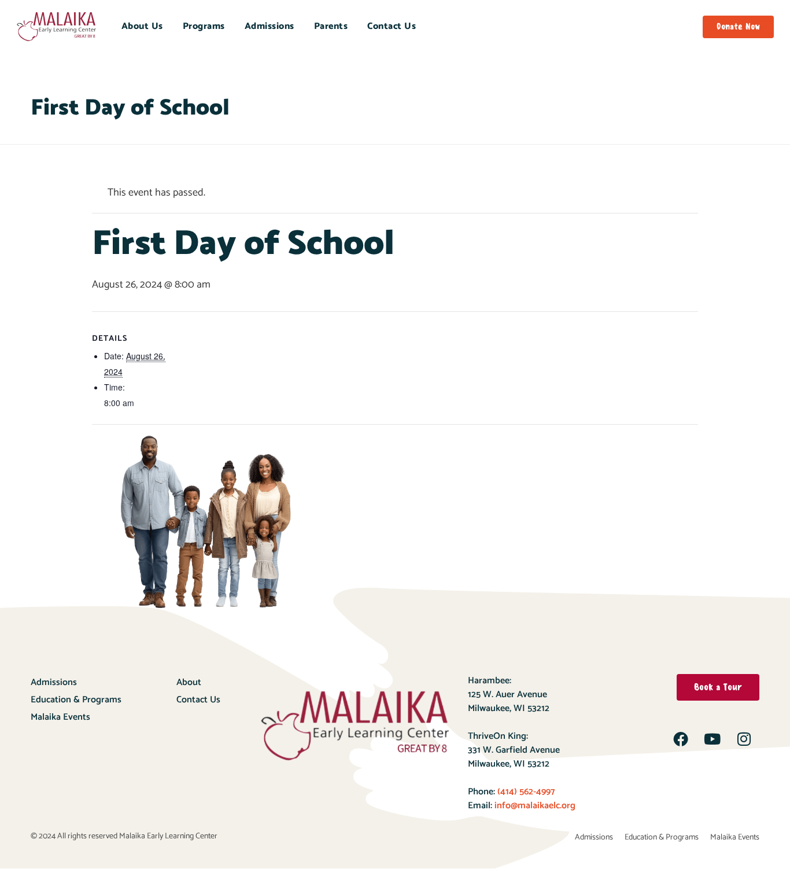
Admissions (269, 26)
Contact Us (391, 26)
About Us (142, 26)
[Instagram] (744, 739)
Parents (331, 26)
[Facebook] (681, 739)
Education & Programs (76, 700)
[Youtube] (712, 739)
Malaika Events (60, 717)
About (188, 682)
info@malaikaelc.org (534, 805)
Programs (204, 26)
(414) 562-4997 (525, 792)
